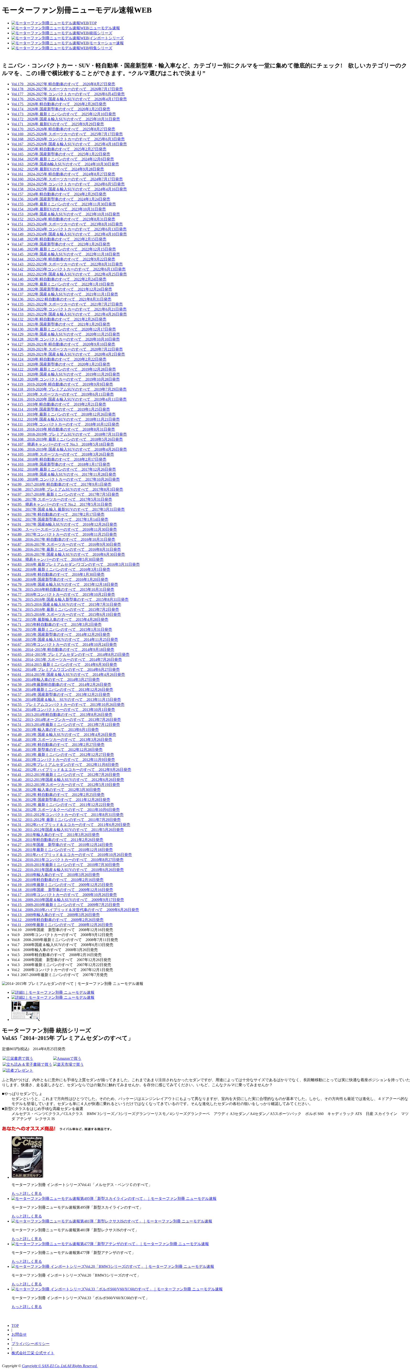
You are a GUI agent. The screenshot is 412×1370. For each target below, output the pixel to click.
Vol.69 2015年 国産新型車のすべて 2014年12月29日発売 (60, 634)
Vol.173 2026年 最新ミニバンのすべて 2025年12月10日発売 (63, 114)
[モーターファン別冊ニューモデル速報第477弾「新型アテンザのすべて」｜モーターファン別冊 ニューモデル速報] (110, 1244)
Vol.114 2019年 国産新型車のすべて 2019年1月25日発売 (60, 409)
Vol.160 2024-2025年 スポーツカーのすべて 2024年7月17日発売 (67, 179)
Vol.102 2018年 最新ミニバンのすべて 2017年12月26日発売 (63, 469)
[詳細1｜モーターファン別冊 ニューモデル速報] (52, 992)
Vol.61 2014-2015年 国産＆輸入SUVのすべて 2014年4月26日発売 (68, 674)
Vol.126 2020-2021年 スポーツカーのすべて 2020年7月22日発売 (67, 349)
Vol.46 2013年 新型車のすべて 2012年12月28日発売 (57, 750)
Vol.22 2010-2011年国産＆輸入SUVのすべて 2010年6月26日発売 (67, 870)
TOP (15, 1326)
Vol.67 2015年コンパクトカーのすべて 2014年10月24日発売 (64, 644)
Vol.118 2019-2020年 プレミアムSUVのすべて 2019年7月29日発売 (69, 389)
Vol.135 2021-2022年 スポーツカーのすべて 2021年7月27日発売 (67, 304)
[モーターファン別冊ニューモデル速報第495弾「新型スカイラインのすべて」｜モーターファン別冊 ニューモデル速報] (113, 1199)
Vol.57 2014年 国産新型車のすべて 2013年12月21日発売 (60, 695)
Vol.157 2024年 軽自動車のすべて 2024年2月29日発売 (58, 194)
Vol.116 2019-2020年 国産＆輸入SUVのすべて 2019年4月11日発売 (69, 399)
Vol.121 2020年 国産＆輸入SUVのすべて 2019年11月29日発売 (65, 374)
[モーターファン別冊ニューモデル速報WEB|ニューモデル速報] (65, 28)
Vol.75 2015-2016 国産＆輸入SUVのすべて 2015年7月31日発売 (66, 604)
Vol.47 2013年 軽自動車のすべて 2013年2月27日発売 (57, 745)
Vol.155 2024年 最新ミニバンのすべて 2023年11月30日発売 (63, 204)
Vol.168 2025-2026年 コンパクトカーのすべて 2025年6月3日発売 (68, 139)
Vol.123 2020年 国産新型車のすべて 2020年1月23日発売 (60, 364)
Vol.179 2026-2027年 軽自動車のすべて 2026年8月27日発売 (63, 84)
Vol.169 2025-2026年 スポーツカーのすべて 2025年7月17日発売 (67, 134)
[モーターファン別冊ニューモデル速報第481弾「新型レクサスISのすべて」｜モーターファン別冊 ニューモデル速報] (111, 1221)
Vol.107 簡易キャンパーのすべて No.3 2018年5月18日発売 (62, 444)
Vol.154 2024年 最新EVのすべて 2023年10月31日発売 (58, 209)
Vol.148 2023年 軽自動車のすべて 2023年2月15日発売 (58, 239)
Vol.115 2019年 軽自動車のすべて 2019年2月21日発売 (58, 404)
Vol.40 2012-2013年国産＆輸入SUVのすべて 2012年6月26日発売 (67, 780)
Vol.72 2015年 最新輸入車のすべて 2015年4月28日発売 (59, 619)
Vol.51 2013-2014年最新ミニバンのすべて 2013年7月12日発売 (65, 725)
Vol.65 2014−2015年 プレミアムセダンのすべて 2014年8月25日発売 (70, 654)
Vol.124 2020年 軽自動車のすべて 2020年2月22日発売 (58, 359)
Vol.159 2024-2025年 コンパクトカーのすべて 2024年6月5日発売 (68, 184)
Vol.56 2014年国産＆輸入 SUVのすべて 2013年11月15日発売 (66, 700)
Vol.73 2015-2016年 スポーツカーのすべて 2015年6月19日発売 (66, 614)
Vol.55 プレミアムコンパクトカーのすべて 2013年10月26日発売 (67, 705)
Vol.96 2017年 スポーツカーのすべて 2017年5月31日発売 (61, 499)
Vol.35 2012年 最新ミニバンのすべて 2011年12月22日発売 (62, 805)
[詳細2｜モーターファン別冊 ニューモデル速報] (52, 997)
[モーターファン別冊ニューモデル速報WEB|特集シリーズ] (61, 48)
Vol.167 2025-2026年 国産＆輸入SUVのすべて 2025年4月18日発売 (69, 144)
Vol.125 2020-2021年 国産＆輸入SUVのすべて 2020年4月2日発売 (68, 354)
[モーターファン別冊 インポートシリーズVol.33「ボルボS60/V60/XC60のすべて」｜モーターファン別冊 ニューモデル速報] (117, 1289)
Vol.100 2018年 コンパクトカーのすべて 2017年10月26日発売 (65, 479)
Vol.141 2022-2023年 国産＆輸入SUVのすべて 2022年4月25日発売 (69, 274)
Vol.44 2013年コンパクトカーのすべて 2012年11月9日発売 (63, 760)
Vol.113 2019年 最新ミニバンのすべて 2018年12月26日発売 (63, 414)
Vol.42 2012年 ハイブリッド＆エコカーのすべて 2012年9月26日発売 (71, 770)
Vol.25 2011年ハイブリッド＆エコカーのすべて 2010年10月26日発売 (71, 855)
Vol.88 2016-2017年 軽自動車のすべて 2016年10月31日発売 (63, 539)
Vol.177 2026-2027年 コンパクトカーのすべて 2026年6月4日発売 (68, 94)
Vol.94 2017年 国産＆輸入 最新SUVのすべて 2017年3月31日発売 (68, 509)
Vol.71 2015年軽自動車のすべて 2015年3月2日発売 (56, 624)
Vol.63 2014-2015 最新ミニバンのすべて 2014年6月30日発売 (64, 664)
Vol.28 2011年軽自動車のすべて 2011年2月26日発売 (57, 840)
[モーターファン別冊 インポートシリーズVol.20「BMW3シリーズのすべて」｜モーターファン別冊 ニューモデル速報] (112, 1266)
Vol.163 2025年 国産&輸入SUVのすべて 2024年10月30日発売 (65, 164)
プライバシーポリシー (30, 1344)
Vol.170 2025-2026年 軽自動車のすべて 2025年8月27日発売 (63, 129)
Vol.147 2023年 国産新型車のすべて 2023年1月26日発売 (60, 244)
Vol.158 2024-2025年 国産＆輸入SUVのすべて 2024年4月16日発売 (69, 189)
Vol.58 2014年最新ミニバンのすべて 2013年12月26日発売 (62, 690)
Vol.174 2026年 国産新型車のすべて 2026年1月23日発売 (60, 109)
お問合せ (19, 1334)
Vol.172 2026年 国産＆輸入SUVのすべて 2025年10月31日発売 (65, 119)
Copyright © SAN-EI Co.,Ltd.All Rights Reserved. (60, 1366)
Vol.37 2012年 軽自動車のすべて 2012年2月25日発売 (57, 795)
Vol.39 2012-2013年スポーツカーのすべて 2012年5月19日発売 (65, 785)
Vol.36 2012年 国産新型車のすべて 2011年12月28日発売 (60, 800)
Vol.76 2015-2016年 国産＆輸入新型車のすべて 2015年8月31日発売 (70, 599)
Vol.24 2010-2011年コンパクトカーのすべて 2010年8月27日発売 (67, 860)
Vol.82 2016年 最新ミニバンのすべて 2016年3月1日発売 (60, 569)
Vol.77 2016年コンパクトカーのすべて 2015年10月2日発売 (63, 594)
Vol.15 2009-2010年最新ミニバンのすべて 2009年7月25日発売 (65, 905)
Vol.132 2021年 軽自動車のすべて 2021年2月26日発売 (58, 319)
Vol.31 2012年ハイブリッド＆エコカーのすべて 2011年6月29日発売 (70, 825)
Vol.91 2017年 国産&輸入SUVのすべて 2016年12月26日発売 (64, 524)
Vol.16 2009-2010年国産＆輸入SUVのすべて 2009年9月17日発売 (67, 900)
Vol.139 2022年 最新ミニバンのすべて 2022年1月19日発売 (62, 284)
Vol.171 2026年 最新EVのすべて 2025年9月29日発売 (57, 124)
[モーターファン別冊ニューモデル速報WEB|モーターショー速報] (67, 43)
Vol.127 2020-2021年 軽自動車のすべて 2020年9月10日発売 (63, 344)
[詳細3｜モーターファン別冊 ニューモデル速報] (25, 1020)
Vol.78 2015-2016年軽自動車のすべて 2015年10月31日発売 (62, 589)
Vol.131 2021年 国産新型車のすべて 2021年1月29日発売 (60, 324)
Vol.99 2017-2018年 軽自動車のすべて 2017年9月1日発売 (61, 484)
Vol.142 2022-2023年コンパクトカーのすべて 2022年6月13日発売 (68, 269)
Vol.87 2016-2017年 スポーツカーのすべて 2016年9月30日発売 (66, 544)
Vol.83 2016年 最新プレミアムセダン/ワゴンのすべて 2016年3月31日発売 (75, 564)
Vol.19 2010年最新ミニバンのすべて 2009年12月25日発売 (62, 885)
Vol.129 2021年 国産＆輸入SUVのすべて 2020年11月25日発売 (65, 334)
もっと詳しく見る (26, 1194)
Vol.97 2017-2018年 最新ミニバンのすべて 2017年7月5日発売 (65, 494)
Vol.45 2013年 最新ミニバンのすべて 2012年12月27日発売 (62, 755)
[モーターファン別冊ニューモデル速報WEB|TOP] (54, 23)
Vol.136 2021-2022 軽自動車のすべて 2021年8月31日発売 (61, 299)
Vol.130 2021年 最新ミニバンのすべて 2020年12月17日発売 (63, 329)
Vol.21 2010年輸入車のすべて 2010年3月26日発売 (55, 875)
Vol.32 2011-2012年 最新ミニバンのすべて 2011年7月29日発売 (66, 820)
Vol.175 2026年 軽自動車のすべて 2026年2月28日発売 (58, 104)
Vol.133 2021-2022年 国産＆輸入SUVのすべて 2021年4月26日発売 (69, 314)
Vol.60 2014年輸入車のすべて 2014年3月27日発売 (55, 679)
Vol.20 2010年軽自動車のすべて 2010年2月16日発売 (57, 880)
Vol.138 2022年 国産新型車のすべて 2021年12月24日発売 (61, 289)
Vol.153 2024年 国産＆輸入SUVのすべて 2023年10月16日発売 (65, 214)
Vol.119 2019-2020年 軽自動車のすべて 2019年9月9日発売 (62, 384)
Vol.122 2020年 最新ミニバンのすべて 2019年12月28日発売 (63, 369)
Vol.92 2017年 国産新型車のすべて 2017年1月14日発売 (59, 519)
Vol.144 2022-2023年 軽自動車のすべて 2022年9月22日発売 (63, 259)
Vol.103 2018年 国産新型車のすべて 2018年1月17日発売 (60, 464)
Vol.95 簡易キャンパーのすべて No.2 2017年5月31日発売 (61, 504)
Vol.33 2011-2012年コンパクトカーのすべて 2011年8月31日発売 (67, 815)
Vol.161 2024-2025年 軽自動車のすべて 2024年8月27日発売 (63, 174)
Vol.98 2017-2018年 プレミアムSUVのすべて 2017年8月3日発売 (67, 489)
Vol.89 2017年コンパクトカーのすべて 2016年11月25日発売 (64, 534)
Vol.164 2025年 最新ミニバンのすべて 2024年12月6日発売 (62, 159)
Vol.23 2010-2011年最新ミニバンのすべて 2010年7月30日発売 (65, 865)
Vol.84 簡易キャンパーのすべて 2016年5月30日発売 (57, 559)
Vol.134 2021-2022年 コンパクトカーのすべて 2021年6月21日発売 (69, 309)
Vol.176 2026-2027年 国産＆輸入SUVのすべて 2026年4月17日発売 (69, 99)
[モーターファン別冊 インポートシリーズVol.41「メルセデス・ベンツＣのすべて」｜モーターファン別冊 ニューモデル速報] (28, 1177)
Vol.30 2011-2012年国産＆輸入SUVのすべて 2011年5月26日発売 (67, 830)
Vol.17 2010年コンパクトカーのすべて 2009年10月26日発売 (64, 895)
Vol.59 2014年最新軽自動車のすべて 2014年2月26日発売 (61, 684)
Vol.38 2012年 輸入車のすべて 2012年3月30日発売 (56, 790)
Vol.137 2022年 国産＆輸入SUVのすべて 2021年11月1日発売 (64, 294)
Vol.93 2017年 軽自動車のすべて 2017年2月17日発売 (57, 514)
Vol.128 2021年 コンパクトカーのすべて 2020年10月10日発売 (65, 339)
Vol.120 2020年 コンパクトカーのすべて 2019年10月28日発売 (65, 379)
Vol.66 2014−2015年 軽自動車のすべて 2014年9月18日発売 (62, 649)
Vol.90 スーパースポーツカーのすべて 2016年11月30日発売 (64, 529)
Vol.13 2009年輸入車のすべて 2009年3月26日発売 (55, 915)
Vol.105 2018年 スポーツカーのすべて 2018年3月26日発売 (62, 454)
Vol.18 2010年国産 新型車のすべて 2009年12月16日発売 (62, 890)
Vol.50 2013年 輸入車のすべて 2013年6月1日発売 (55, 730)
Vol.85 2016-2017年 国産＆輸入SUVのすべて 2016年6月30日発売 (68, 554)
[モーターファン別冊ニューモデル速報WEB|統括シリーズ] (61, 33)
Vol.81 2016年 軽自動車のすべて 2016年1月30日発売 (57, 574)
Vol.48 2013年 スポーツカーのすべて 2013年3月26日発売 (61, 740)
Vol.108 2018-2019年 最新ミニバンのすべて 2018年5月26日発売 (67, 439)
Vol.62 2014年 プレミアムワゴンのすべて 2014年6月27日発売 (65, 669)
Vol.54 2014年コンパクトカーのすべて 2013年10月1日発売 (63, 710)
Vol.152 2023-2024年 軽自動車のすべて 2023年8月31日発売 (63, 219)
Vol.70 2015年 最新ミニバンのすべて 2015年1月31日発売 (61, 629)
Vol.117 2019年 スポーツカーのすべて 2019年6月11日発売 (62, 394)
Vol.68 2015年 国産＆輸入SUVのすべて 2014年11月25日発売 (64, 639)
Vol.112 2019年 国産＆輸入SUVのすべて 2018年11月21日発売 (65, 419)
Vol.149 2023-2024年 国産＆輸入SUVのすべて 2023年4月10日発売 (69, 234)
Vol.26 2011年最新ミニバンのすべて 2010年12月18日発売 (62, 850)
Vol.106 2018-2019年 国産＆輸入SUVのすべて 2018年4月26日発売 (69, 449)
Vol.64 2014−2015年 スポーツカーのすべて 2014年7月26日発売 (66, 659)
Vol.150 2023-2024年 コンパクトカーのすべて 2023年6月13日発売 (69, 229)
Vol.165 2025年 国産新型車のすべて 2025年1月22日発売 (60, 154)
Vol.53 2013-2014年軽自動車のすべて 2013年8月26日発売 (61, 715)
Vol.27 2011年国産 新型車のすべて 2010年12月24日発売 (62, 845)
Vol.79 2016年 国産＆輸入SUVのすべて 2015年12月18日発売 (64, 584)
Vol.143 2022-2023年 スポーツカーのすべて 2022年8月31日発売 (67, 264)
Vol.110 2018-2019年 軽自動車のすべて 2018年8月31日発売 (63, 429)
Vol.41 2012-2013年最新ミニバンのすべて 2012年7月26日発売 (65, 775)
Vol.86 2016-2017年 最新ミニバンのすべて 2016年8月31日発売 (66, 549)
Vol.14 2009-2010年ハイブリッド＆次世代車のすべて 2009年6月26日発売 (75, 910)
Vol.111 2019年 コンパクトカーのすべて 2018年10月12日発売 (65, 424)
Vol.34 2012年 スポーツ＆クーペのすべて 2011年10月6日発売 (65, 810)
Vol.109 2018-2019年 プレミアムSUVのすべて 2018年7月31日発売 (69, 434)
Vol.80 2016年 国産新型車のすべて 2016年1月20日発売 (59, 579)
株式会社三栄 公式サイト (32, 1353)
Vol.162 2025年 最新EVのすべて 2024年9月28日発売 (57, 169)
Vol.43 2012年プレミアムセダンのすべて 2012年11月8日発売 (65, 765)
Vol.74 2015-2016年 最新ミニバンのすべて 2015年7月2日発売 (65, 609)
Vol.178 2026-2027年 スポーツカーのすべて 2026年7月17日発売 (67, 89)
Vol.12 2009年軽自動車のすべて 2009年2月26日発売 (57, 920)
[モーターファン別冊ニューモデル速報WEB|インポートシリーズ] (67, 38)
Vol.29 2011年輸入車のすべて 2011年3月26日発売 (55, 835)
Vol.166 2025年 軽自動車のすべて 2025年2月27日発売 (58, 149)
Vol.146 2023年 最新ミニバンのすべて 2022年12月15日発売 (63, 249)
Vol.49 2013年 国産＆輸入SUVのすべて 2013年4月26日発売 (63, 735)
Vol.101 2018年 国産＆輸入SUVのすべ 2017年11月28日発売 (63, 474)
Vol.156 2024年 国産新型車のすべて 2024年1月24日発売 (60, 199)
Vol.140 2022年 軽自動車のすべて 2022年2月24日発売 (58, 279)
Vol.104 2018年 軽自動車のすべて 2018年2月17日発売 (58, 459)
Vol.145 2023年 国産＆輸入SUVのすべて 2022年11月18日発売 (65, 254)
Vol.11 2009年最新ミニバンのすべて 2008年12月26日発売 (62, 925)
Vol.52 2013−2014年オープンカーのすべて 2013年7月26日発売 (66, 720)
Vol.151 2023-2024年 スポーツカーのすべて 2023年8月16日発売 (67, 224)
